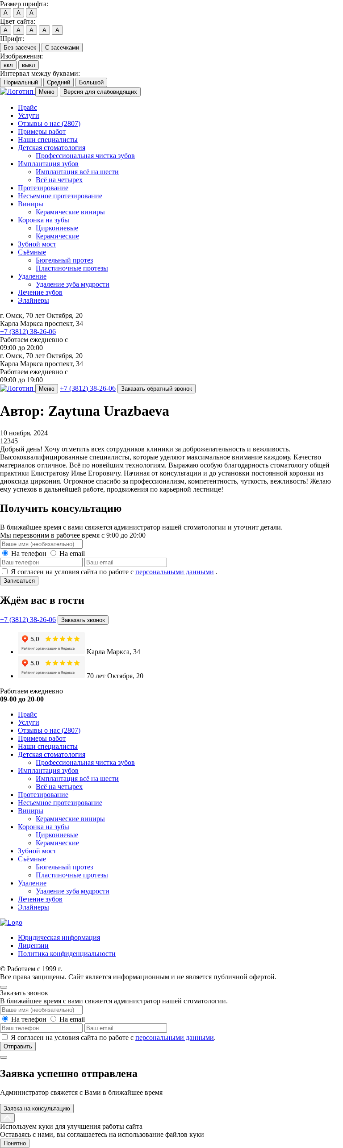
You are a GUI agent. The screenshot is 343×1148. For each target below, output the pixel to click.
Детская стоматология (51, 147)
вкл (8, 65)
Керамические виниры (70, 212)
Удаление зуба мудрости (72, 284)
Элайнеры (33, 300)
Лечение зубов (40, 292)
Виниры (30, 204)
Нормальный (21, 82)
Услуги (28, 115)
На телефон (28, 553)
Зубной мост (37, 244)
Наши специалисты (48, 139)
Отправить (18, 1046)
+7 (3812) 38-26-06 (28, 331)
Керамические (57, 236)
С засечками (62, 47)
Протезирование (43, 188)
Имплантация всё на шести (77, 171)
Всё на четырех (59, 180)
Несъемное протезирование (60, 196)
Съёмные (32, 252)
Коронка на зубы (43, 220)
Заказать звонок (83, 620)
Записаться (19, 580)
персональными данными (174, 572)
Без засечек (20, 47)
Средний (58, 82)
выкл (28, 65)
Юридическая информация (59, 937)
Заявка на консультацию (37, 1108)
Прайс (27, 107)
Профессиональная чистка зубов (85, 155)
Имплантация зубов (48, 163)
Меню (46, 91)
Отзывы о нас (49, 123)
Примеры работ (42, 131)
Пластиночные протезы (72, 268)
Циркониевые (57, 228)
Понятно (15, 1143)
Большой (91, 82)
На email (72, 553)
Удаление (32, 276)
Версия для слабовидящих (100, 91)
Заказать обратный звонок (156, 388)
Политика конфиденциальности (67, 953)
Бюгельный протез (64, 260)
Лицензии (33, 945)
